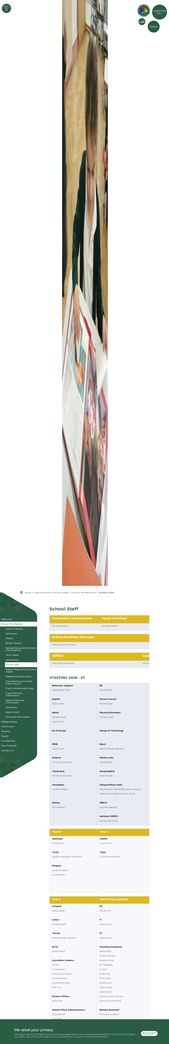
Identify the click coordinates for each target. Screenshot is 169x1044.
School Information (83, 695)
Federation (144, 10)
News (153, 26)
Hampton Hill (159, 12)
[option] (84, 344)
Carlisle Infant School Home (51, 695)
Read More (101, 1036)
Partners (142, 21)
